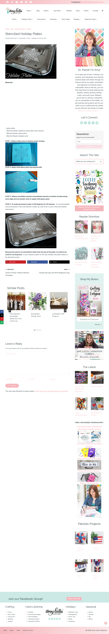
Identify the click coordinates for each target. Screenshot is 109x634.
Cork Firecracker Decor (96, 577)
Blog (37, 11)
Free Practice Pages (34, 614)
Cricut (10, 612)
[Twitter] (12, 2)
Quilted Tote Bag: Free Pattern (96, 238)
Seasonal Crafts (20, 29)
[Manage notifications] (105, 623)
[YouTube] (21, 2)
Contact (95, 11)
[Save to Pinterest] (2, 319)
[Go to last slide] (10, 310)
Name (9, 379)
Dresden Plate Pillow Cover (80, 549)
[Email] (31, 2)
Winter (29, 29)
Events (86, 11)
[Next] (65, 310)
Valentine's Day (73, 612)
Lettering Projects (33, 619)
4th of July (71, 616)
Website (54, 379)
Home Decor (41, 19)
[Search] (100, 161)
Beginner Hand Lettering (89, 483)
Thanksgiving (72, 614)
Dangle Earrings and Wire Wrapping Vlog (54, 271)
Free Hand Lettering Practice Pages (92, 2)
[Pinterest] (26, 2)
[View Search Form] (102, 11)
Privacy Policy (28, 630)
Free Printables (33, 616)
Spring (90, 612)
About (12, 630)
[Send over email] (2, 322)
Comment (10, 354)
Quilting (10, 619)
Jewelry (10, 621)
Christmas (71, 621)
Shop (78, 11)
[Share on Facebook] (2, 311)
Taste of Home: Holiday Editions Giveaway (17, 272)
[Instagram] (17, 2)
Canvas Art (11, 616)
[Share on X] (2, 315)
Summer (91, 614)
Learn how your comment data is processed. (51, 391)
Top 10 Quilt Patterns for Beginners (79, 389)
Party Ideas (66, 19)
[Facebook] (7, 2)
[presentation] (16, 301)
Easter (70, 619)
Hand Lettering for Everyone (89, 471)
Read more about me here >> (89, 111)
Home (7, 29)
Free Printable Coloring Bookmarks (96, 264)
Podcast (69, 11)
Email (31, 379)
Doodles (30, 612)
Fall (89, 616)
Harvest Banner (97, 386)
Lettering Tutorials (34, 621)
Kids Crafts (11, 614)
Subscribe (89, 146)
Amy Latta (14, 38)
